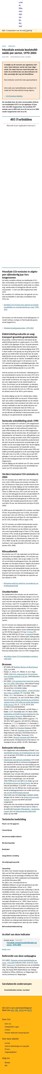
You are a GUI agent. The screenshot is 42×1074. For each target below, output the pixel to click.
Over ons (8, 1024)
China (31, 632)
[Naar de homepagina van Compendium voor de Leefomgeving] (21, 14)
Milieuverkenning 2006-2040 (26, 811)
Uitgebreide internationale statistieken (17, 760)
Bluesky (7, 1063)
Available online (23, 730)
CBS (12, 1010)
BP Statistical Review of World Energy (17, 783)
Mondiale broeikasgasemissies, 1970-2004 (18, 328)
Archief (7, 1043)
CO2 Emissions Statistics (14, 96)
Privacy (7, 1049)
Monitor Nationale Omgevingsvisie (17, 1033)
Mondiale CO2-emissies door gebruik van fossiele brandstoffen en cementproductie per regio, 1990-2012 (21, 307)
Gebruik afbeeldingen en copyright (17, 1046)
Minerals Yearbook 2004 (21, 737)
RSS (6, 1066)
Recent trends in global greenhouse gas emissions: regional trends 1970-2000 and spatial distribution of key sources (21, 702)
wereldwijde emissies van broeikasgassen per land (21, 753)
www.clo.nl (11, 965)
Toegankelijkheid (10, 1052)
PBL (16, 1010)
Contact (7, 1030)
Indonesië (29, 634)
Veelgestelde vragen (12, 1027)
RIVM (21, 1010)
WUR (29, 1010)
